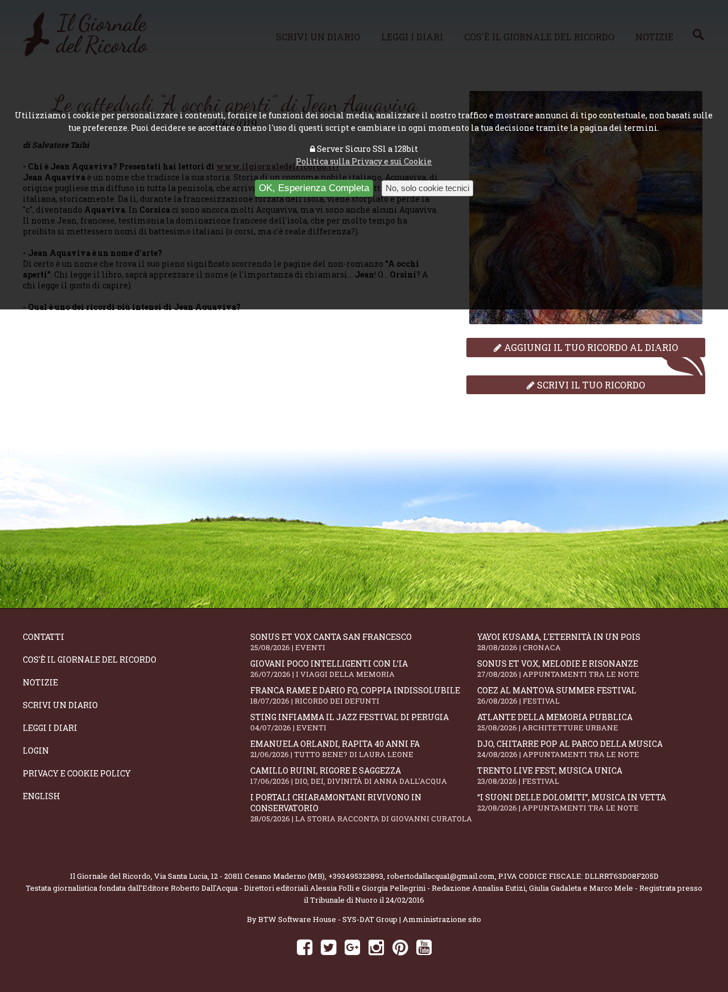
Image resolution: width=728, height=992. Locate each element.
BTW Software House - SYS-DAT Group (328, 919)
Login (36, 750)
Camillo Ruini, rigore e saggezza (348, 775)
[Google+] (352, 947)
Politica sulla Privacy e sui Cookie (364, 161)
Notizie (40, 682)
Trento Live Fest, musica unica (549, 775)
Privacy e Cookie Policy (77, 773)
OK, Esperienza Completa (314, 188)
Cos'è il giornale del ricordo (89, 659)
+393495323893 (355, 876)
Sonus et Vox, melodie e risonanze (558, 668)
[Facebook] (304, 947)
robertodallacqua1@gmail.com (441, 876)
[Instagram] (376, 947)
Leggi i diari (50, 727)
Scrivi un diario (60, 705)
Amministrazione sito (442, 919)
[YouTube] (424, 947)
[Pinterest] (400, 947)
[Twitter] (328, 947)
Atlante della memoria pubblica (554, 722)
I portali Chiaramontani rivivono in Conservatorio (361, 808)
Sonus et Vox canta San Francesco (331, 641)
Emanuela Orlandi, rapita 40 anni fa (335, 748)
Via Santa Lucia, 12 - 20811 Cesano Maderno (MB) (239, 876)
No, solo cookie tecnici (427, 188)
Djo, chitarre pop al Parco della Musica (570, 748)
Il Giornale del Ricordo (110, 876)
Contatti (43, 636)
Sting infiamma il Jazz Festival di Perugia (349, 722)
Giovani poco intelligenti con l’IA (329, 668)
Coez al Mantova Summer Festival (556, 695)
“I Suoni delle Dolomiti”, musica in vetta (571, 802)
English (41, 796)
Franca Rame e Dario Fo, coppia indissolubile (355, 695)
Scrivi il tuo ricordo (590, 385)
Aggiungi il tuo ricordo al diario (590, 347)
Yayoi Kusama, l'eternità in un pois (558, 641)
